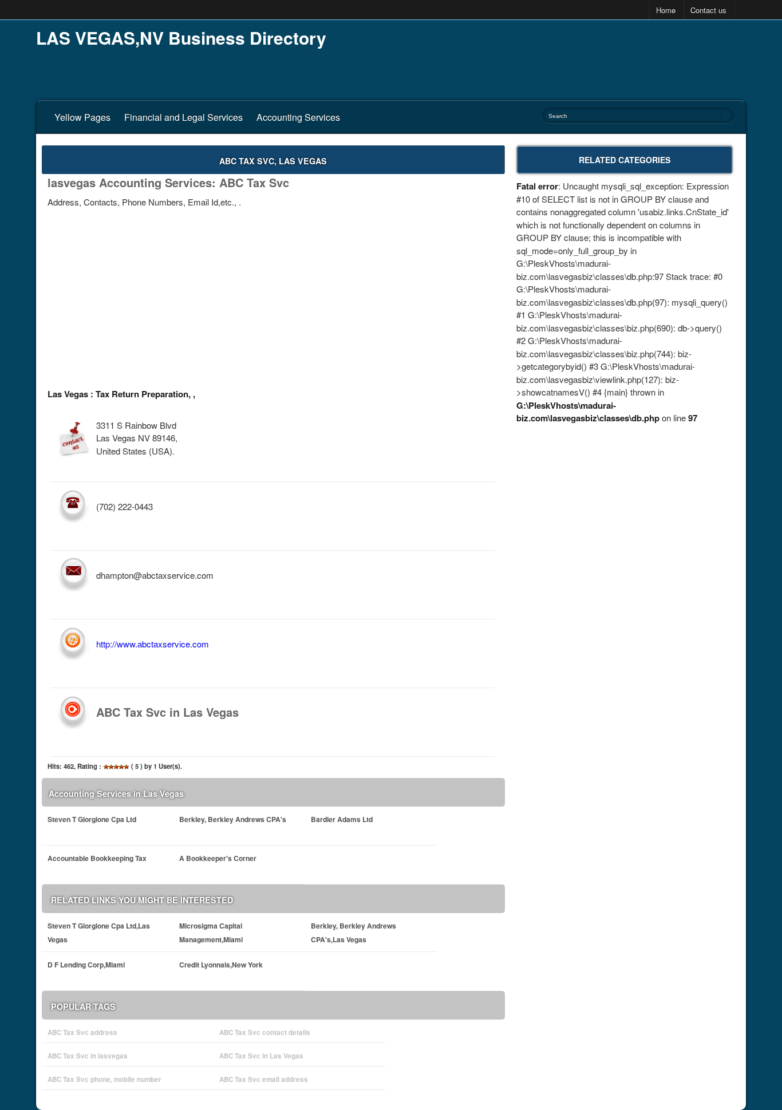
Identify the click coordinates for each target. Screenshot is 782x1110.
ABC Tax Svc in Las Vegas (261, 1056)
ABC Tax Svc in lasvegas (88, 1056)
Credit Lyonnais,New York (221, 964)
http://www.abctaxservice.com (152, 644)
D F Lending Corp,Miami (86, 964)
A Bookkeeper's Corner (217, 858)
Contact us (708, 10)
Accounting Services (298, 117)
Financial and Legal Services (183, 117)
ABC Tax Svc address (82, 1032)
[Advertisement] (537, 57)
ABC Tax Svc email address (263, 1079)
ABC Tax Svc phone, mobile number (104, 1079)
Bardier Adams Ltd (342, 819)
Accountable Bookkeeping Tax (97, 858)
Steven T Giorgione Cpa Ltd (92, 819)
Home (666, 10)
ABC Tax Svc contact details (264, 1032)
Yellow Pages (82, 117)
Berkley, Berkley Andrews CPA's (232, 819)
